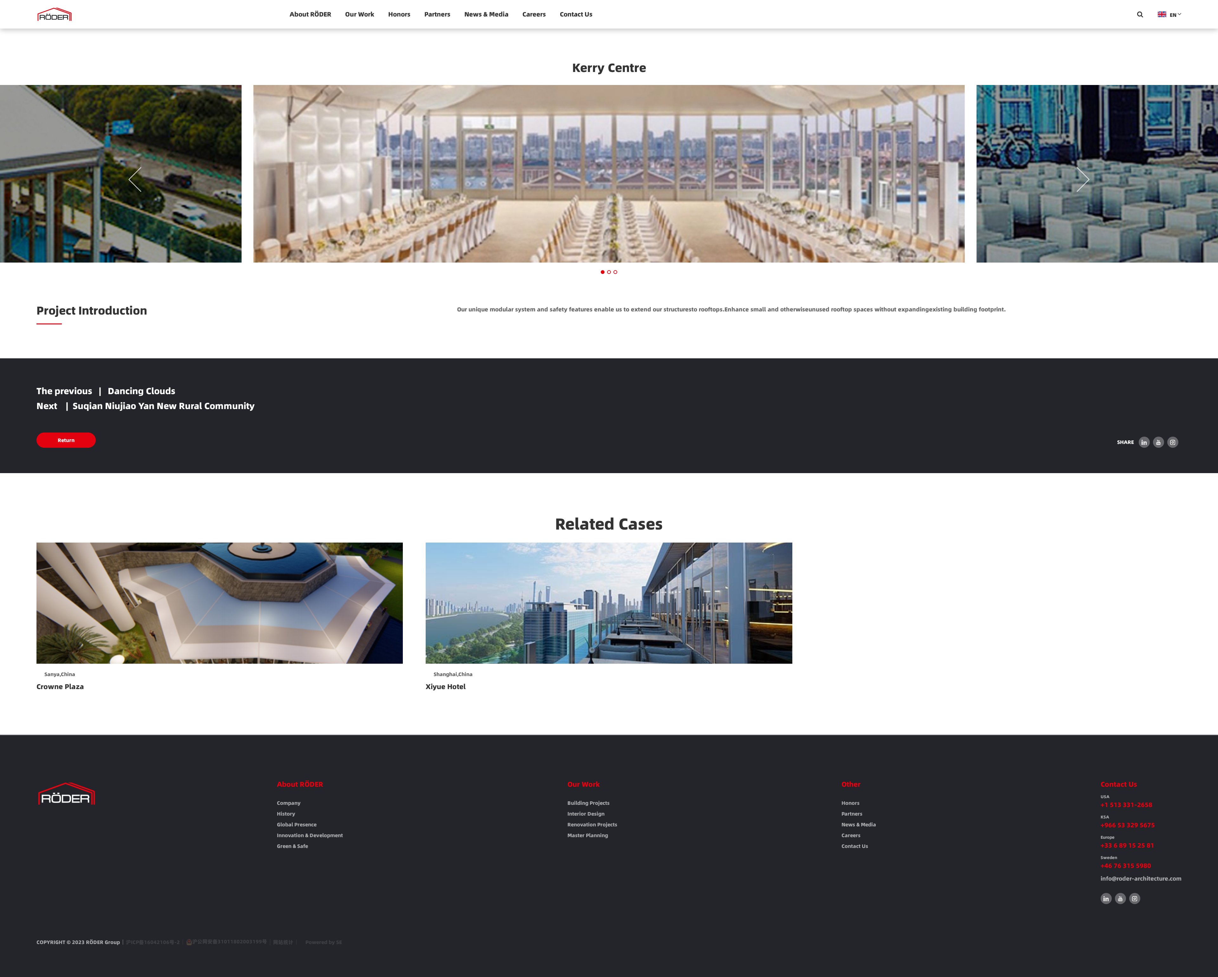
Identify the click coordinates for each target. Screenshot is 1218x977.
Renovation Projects (592, 824)
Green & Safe (292, 846)
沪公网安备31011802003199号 (229, 942)
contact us (854, 846)
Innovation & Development (310, 835)
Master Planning (587, 835)
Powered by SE (323, 942)
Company (289, 802)
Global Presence (297, 824)
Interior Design (586, 813)
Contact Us (576, 14)
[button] (603, 272)
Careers (534, 14)
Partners (437, 14)
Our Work (359, 14)
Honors (399, 14)
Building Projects (588, 802)
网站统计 (283, 942)
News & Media (486, 14)
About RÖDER (310, 14)
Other (851, 784)
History (286, 813)
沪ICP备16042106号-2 (153, 942)
